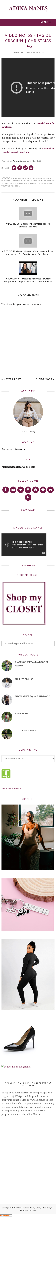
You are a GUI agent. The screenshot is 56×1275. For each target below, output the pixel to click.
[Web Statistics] (6, 1215)
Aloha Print (21, 713)
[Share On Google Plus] (25, 167)
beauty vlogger (33, 178)
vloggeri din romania (24, 183)
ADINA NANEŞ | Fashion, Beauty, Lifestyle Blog (28, 1208)
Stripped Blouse (24, 679)
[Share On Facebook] (19, 167)
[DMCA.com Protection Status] (6, 777)
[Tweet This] (14, 167)
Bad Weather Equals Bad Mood (32, 696)
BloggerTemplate (29, 1210)
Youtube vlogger (10, 186)
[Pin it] (31, 167)
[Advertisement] (28, 1140)
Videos (36, 181)
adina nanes (17, 178)
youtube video (45, 183)
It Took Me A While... (26, 730)
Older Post (44, 379)
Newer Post (12, 379)
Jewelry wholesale (11, 788)
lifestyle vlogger (22, 181)
